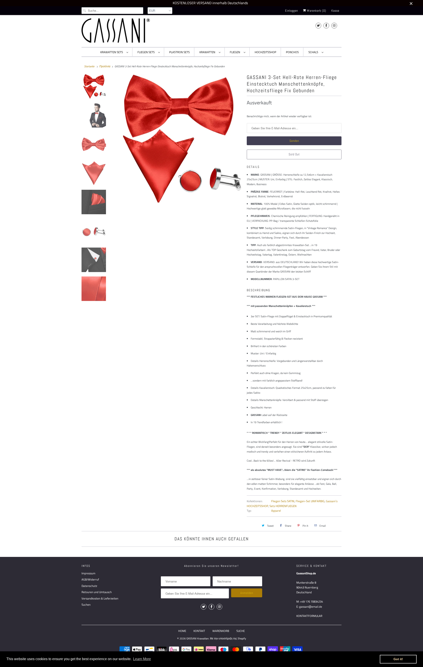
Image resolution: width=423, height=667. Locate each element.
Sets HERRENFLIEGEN (283, 506)
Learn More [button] (142, 659)
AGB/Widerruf (90, 579)
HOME (182, 631)
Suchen (86, 604)
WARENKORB (220, 631)
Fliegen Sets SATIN (282, 501)
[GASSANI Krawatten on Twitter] (318, 25)
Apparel (276, 510)
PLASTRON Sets (179, 52)
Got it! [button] (398, 659)
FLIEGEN (235, 52)
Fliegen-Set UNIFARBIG (310, 501)
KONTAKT (199, 631)
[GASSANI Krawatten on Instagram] (334, 25)
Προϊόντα (104, 66)
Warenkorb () (316, 11)
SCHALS (313, 52)
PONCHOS (292, 52)
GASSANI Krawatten (197, 638)
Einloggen (291, 11)
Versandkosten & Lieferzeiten (100, 598)
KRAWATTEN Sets (112, 52)
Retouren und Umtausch (97, 592)
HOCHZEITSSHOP (265, 52)
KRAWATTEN (208, 52)
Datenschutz (89, 586)
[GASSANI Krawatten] (116, 30)
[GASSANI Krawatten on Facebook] (326, 25)
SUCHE (240, 631)
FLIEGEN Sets (146, 52)
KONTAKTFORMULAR (309, 616)
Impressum (88, 573)
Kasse (335, 11)
